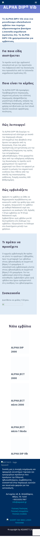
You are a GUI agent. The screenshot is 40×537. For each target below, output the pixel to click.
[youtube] (22, 532)
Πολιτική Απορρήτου (19, 511)
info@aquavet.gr (19, 502)
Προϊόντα (29, 6)
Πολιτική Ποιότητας (20, 508)
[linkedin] (18, 532)
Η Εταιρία (17, 6)
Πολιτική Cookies (19, 514)
